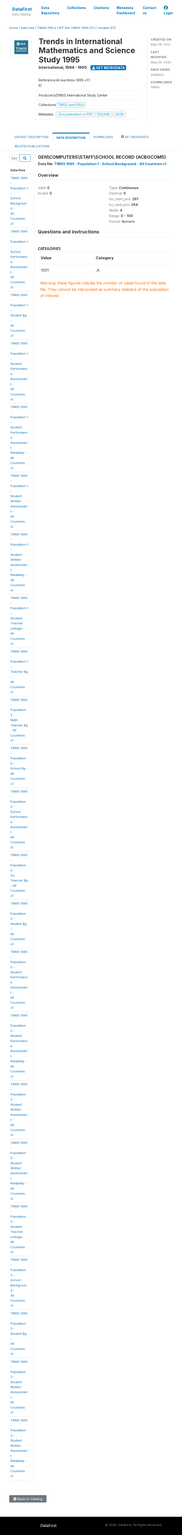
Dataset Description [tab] (31, 137)
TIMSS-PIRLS (46, 28)
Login (168, 13)
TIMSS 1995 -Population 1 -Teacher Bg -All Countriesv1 (19, 671)
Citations (101, 8)
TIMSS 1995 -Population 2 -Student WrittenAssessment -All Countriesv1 (18, 1109)
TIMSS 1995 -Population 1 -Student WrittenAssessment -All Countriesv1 (19, 501)
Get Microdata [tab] (136, 137)
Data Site (27, 28)
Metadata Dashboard (126, 10)
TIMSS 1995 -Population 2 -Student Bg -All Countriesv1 (18, 923)
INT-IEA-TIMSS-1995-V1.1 (77, 28)
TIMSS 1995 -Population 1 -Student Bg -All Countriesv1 (19, 315)
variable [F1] (106, 28)
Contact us (149, 10)
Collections (76, 8)
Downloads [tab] (103, 137)
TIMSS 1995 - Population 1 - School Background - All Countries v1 (110, 164)
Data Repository (50, 10)
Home (13, 28)
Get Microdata (110, 68)
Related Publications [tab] (32, 146)
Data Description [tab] (71, 137)
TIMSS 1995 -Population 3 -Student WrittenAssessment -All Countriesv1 (18, 1387)
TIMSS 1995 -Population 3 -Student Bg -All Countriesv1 (18, 1333)
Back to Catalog (29, 1499)
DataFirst (22, 9)
